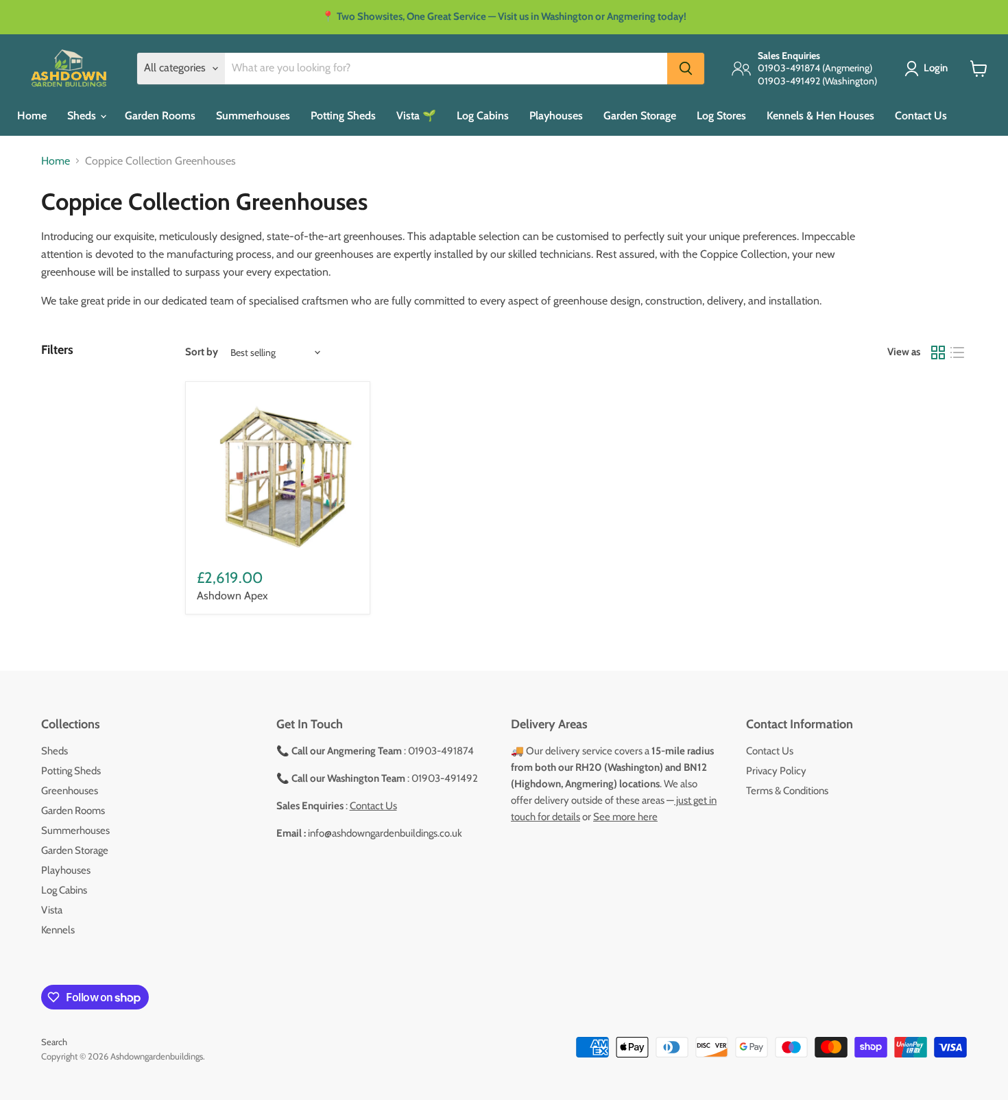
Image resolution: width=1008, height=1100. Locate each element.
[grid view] (938, 352)
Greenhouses (69, 791)
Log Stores (721, 115)
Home (32, 115)
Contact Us (921, 115)
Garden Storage (639, 115)
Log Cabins (483, 115)
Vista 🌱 (416, 115)
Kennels (58, 930)
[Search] (685, 68)
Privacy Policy (776, 771)
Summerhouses (253, 115)
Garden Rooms (160, 115)
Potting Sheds (343, 115)
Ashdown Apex (232, 595)
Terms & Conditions (787, 791)
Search (54, 1041)
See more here (625, 817)
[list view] (957, 352)
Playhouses (556, 115)
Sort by (201, 352)
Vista (51, 910)
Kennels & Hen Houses (820, 115)
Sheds (83, 115)
